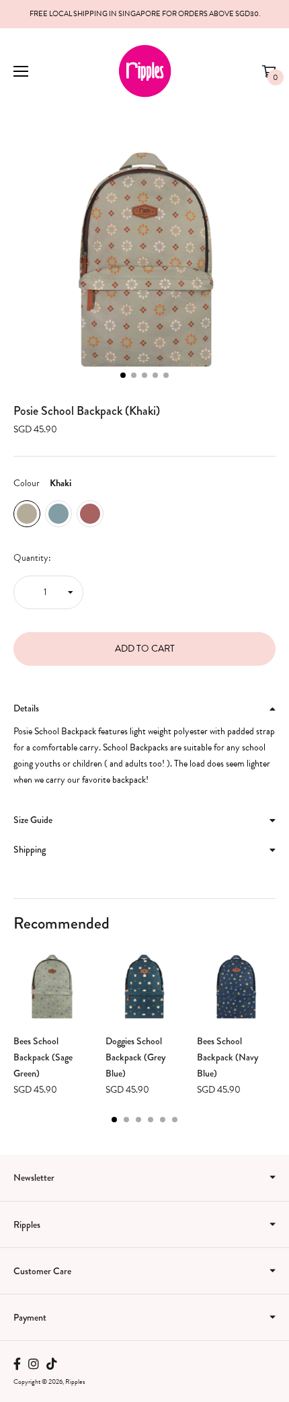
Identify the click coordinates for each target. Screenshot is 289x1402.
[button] (123, 375)
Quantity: (32, 558)
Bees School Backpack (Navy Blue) (227, 1057)
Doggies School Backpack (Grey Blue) (135, 1057)
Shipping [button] (29, 849)
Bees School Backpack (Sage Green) (43, 1057)
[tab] (144, 709)
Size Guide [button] (32, 819)
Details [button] (26, 708)
